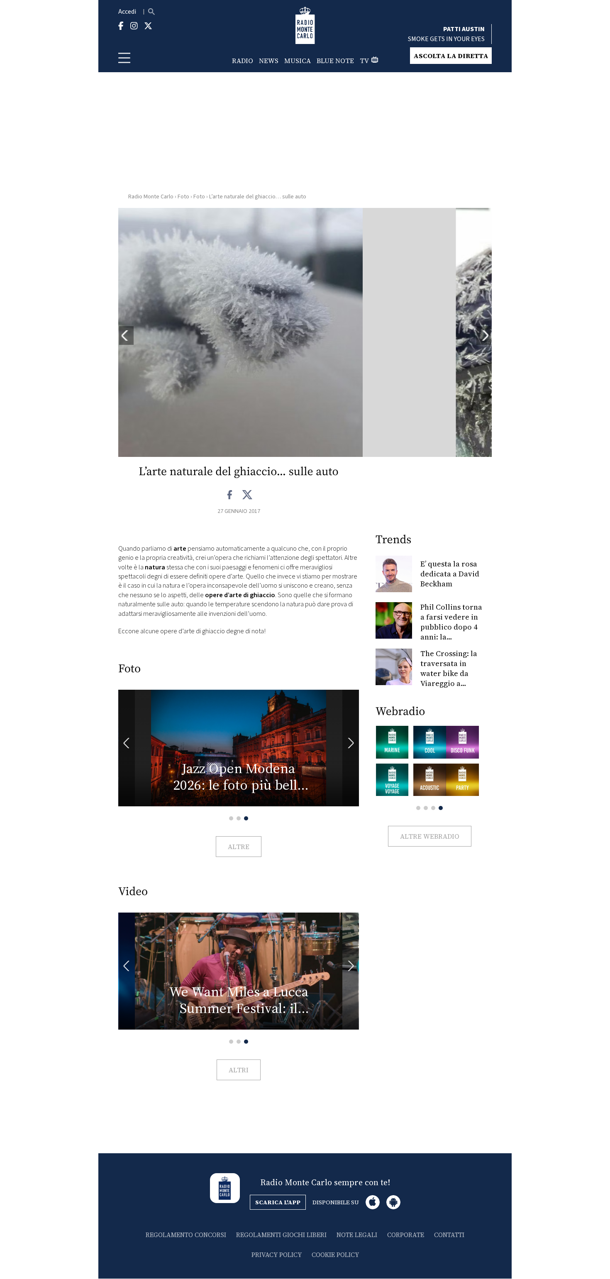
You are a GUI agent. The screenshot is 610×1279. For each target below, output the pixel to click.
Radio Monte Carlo (150, 197)
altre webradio (429, 836)
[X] (247, 495)
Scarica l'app (277, 1202)
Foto (183, 197)
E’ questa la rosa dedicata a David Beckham (449, 574)
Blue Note (335, 60)
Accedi (127, 11)
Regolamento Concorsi (186, 1234)
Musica (297, 60)
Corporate (405, 1234)
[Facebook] (230, 495)
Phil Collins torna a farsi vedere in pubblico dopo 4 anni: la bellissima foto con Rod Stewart (451, 632)
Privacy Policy (276, 1254)
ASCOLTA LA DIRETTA (450, 55)
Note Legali (357, 1234)
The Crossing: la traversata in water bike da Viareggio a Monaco (448, 673)
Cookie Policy (335, 1254)
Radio (242, 60)
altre (238, 846)
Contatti (449, 1234)
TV (364, 60)
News (268, 60)
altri (239, 1069)
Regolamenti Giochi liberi (281, 1234)
